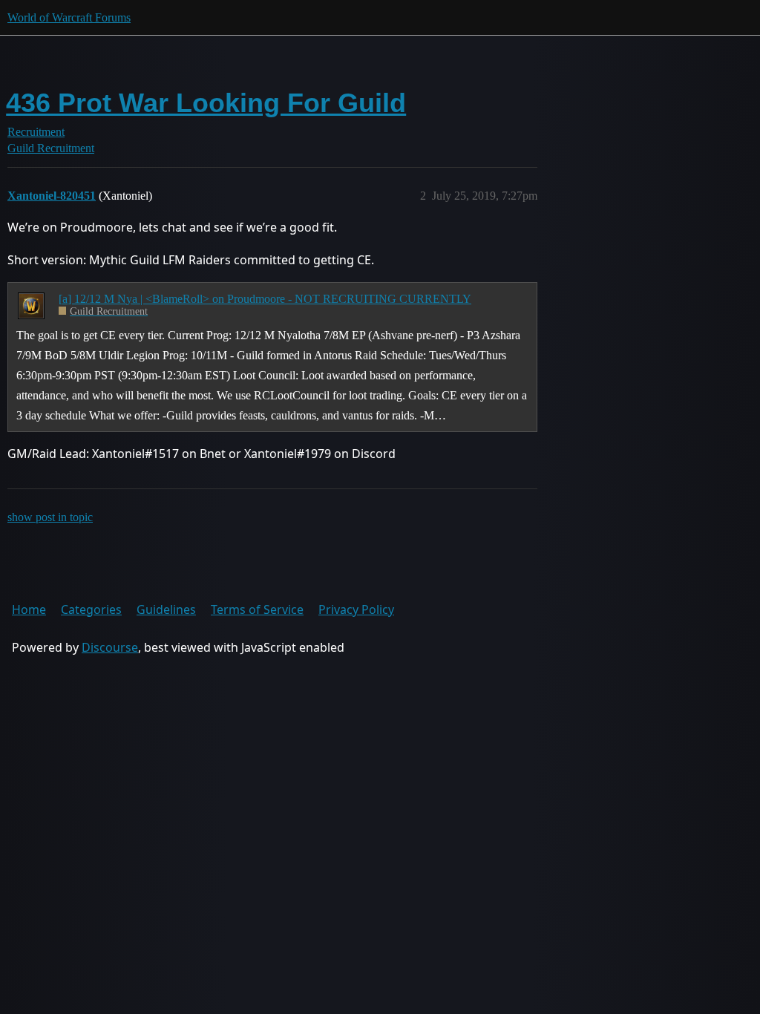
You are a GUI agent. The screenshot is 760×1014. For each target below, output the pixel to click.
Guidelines (166, 609)
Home (29, 609)
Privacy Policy (356, 609)
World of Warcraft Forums (69, 17)
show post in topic (50, 517)
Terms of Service (257, 609)
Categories (91, 609)
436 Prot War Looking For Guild (206, 103)
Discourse (110, 647)
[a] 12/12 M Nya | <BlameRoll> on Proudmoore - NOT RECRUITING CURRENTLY (265, 298)
